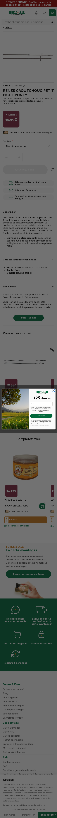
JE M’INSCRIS (41, 416)
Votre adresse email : (35, 400)
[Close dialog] (53, 390)
